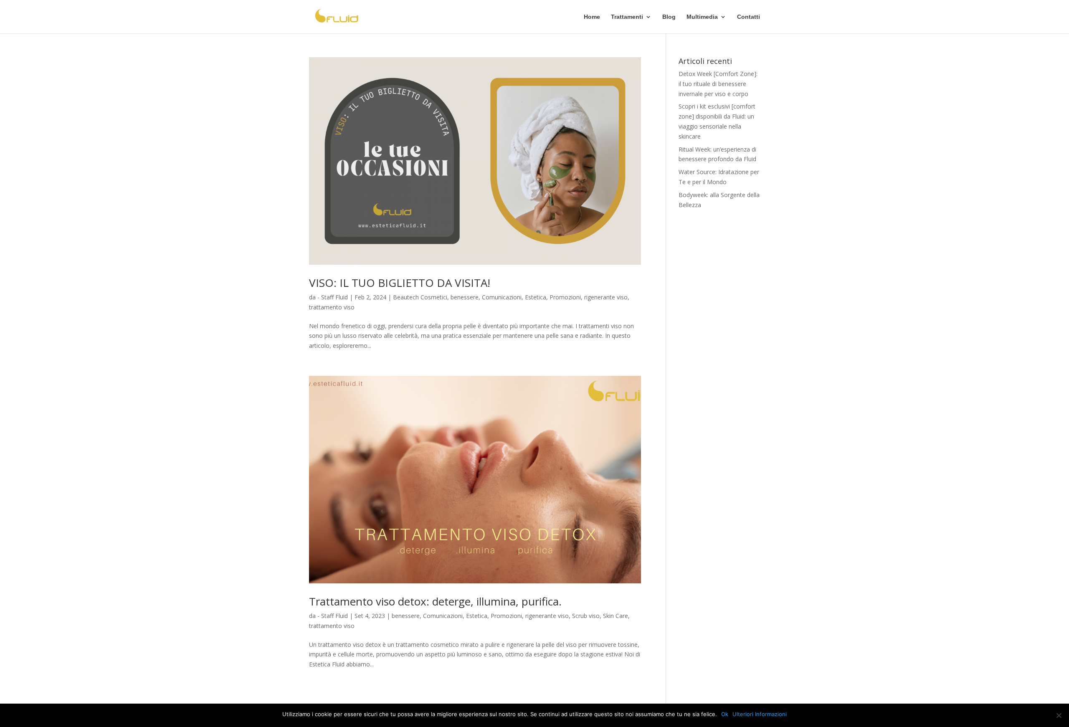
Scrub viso (586, 616)
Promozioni (565, 297)
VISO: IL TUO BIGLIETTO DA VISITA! (399, 282)
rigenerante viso (606, 297)
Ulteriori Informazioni (759, 714)
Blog (669, 17)
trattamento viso (332, 307)
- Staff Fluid (332, 297)
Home (592, 17)
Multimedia (702, 17)
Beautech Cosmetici (420, 297)
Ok (724, 714)
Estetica (535, 297)
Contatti (748, 17)
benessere (465, 297)
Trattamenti (627, 17)
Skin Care (615, 616)
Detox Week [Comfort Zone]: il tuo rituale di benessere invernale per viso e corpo (718, 84)
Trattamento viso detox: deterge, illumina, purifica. (435, 601)
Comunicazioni (502, 297)
